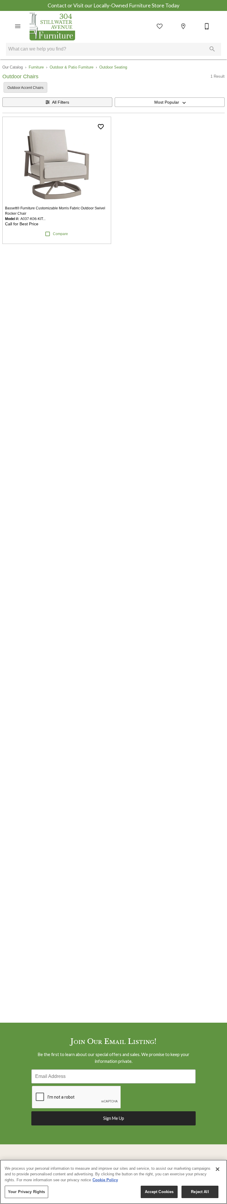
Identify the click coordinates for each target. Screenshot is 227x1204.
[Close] (217, 1169)
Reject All (200, 1192)
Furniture (36, 67)
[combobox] (170, 102)
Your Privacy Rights (26, 1192)
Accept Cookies (159, 1192)
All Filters (60, 102)
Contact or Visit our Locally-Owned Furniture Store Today (113, 5)
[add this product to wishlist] (101, 127)
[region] (113, 1182)
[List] (160, 26)
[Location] (183, 26)
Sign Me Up (113, 1118)
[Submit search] (212, 49)
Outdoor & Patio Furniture (71, 67)
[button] (18, 26)
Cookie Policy (105, 1180)
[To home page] (52, 26)
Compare (60, 234)
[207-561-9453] (207, 26)
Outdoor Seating (113, 67)
